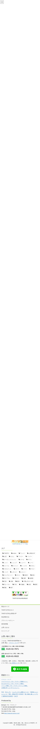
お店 (5, 556)
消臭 (12, 581)
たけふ (12, 556)
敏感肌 (31, 578)
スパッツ (15, 565)
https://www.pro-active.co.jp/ (11, 713)
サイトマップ (5, 631)
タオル (33, 565)
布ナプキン (7, 578)
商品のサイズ (5, 606)
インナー (29, 556)
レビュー (23, 572)
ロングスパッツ (8, 575)
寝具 (33, 575)
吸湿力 (26, 575)
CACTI (16, 696)
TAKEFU (6, 553)
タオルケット (7, 569)
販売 (29, 584)
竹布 (15, 584)
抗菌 (24, 578)
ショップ (14, 562)
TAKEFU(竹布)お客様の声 (8, 613)
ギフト (30, 559)
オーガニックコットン (10, 559)
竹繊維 (22, 584)
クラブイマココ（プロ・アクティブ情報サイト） (14, 681)
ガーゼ (22, 559)
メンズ (6, 572)
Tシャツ (22, 553)
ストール (6, 565)
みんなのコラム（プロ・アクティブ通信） (12, 683)
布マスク (16, 578)
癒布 (18, 581)
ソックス (24, 565)
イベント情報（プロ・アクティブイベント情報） (14, 685)
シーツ (31, 562)
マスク (33, 569)
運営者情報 (4, 624)
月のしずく (8, 692)
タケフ (17, 569)
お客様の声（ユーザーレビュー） (10, 688)
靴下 (12, 587)
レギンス (14, 572)
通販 (5, 587)
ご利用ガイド (14, 663)
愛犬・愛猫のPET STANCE (16, 694)
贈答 (36, 584)
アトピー (20, 556)
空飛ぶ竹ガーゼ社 (28, 581)
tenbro (14, 553)
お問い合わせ (5, 627)
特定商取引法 (5, 617)
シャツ (6, 562)
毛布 (5, 581)
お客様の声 (32, 553)
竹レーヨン (7, 584)
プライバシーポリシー (7, 620)
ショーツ (23, 562)
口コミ (18, 575)
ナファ (25, 569)
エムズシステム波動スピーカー (20, 692)
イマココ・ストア (13, 642)
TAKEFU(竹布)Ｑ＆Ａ (7, 610)
